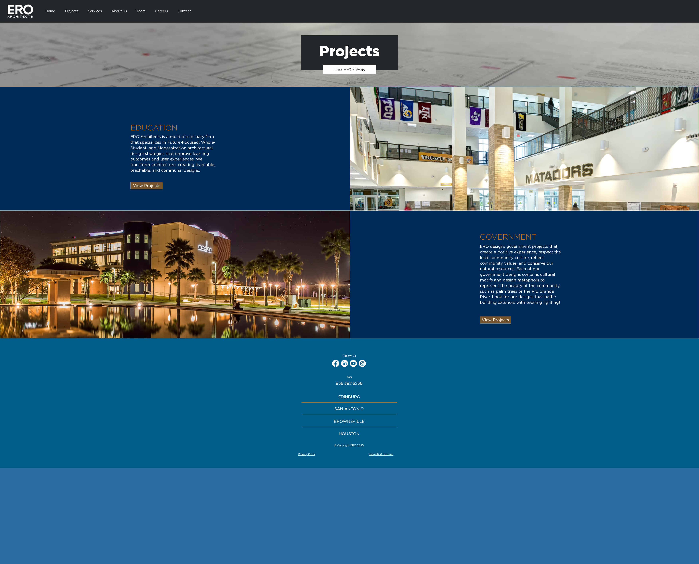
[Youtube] (353, 363)
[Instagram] (362, 363)
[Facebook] (335, 363)
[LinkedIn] (344, 363)
